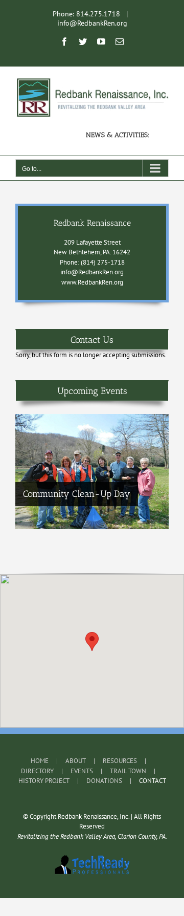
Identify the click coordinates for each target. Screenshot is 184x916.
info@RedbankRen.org (92, 23)
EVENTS (82, 771)
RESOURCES (120, 760)
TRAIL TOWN (128, 771)
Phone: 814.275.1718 (86, 13)
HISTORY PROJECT (44, 780)
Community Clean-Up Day (76, 493)
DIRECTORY (37, 771)
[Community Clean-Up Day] (92, 471)
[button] (92, 641)
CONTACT (152, 780)
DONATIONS (104, 780)
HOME (40, 760)
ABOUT (75, 760)
